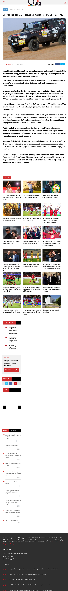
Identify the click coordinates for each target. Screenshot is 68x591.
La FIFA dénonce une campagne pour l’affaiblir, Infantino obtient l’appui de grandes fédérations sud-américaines (51, 266)
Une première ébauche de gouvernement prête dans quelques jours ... (13, 456)
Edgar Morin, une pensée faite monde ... (12, 447)
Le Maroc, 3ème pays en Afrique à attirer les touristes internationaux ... (12, 513)
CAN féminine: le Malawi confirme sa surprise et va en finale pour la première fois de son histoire (51, 220)
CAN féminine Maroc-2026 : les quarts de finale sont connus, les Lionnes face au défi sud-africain (31, 289)
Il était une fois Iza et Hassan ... (12, 521)
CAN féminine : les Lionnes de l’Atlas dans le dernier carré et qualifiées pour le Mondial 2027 (12, 289)
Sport (6, 390)
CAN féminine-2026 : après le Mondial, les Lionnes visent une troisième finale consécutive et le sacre (51, 243)
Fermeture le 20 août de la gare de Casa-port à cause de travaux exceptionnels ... (13, 503)
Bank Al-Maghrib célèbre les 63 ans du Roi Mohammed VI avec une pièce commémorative (30, 585)
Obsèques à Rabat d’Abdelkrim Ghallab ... (12, 484)
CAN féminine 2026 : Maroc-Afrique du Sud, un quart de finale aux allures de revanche (32, 312)
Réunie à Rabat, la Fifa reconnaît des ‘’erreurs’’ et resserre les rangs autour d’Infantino (51, 289)
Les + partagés (13, 430)
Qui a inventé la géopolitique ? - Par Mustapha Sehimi (12, 347)
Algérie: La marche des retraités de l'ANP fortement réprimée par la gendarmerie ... (13, 438)
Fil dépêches (6, 564)
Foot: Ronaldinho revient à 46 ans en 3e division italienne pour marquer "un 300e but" (12, 197)
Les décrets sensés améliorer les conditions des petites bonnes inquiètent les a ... (12, 493)
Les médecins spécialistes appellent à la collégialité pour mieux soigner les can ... (13, 474)
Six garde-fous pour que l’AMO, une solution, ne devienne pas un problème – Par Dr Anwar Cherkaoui (13, 330)
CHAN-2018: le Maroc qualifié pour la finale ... (12, 465)
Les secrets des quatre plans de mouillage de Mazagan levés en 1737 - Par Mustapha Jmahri (31, 590)
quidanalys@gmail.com (10, 559)
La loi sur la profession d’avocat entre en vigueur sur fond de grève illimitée (28, 574)
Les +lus (5, 430)
